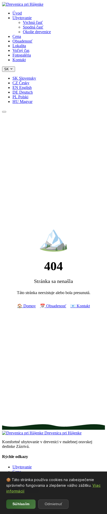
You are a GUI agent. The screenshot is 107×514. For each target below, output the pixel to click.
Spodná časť (33, 27)
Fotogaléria (21, 55)
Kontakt (19, 60)
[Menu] (4, 112)
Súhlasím (20, 504)
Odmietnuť (53, 504)
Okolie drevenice (37, 32)
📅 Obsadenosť (53, 306)
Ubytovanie (22, 18)
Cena (16, 36)
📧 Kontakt (80, 306)
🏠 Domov (26, 306)
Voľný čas (20, 50)
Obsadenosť (22, 41)
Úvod (17, 13)
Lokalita (19, 46)
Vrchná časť (33, 22)
